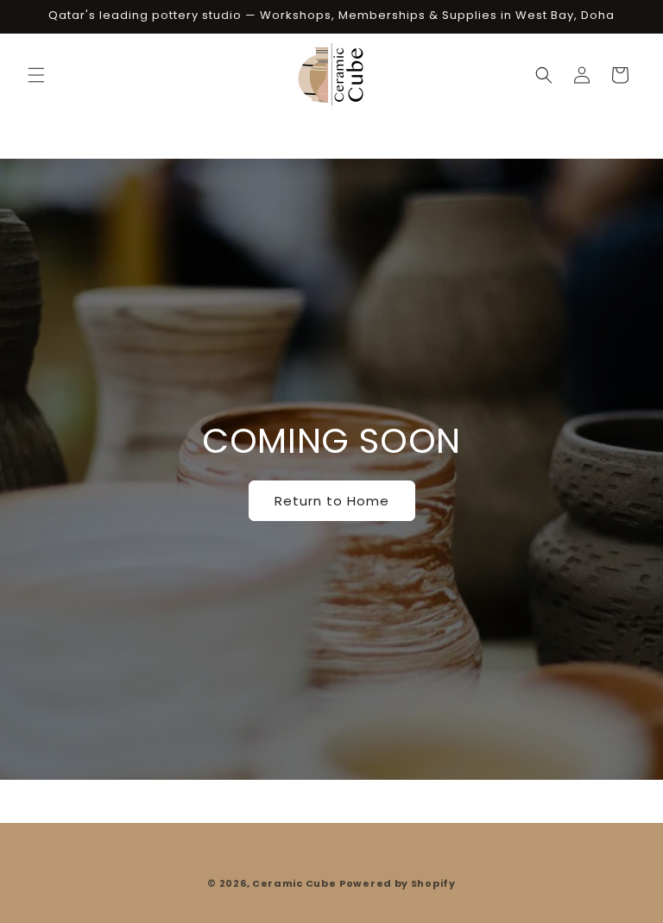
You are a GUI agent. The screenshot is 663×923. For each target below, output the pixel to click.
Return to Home (332, 500)
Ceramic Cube (294, 883)
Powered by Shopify (397, 883)
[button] (36, 75)
